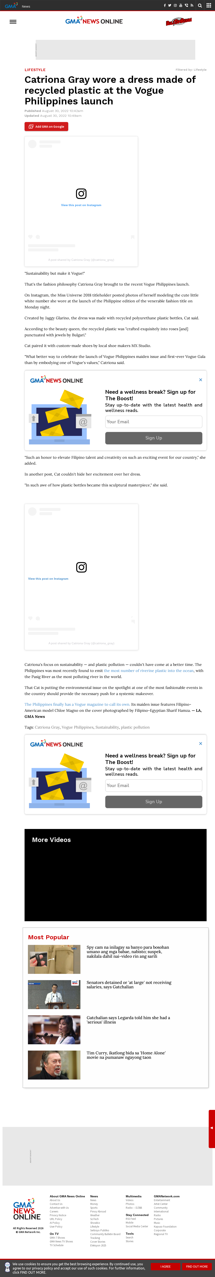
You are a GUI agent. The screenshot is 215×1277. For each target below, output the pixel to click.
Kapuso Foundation (165, 1226)
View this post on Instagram (48, 578)
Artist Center (161, 1204)
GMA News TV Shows (61, 1241)
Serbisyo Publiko (99, 1230)
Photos (130, 1204)
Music (157, 1223)
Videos (129, 1200)
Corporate (160, 1230)
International (161, 1211)
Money (94, 1204)
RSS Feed (131, 1219)
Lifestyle (94, 1226)
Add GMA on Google (47, 126)
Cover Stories (97, 1241)
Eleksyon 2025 (98, 1245)
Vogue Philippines (77, 727)
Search (129, 1237)
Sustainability (107, 727)
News (26, 6)
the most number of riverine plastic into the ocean (149, 670)
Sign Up (154, 438)
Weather (95, 1215)
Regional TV (161, 1234)
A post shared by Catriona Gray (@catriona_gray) (81, 259)
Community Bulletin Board (105, 1234)
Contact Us (56, 1204)
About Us (55, 1200)
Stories (129, 1241)
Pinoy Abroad (98, 1211)
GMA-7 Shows (57, 1237)
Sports (93, 1207)
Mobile (129, 1222)
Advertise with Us (59, 1207)
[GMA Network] (11, 5)
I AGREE (166, 1266)
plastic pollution (135, 727)
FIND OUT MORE (197, 1266)
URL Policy (56, 1219)
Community (161, 1207)
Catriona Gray (47, 727)
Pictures (158, 1219)
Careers (54, 1211)
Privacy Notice (58, 1215)
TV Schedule (56, 1245)
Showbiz (95, 1223)
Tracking (95, 1238)
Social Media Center (137, 1226)
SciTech (94, 1219)
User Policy (56, 1226)
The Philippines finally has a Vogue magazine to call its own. (77, 704)
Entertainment (162, 1200)
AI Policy (55, 1223)
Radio (157, 1215)
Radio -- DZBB (134, 1207)
